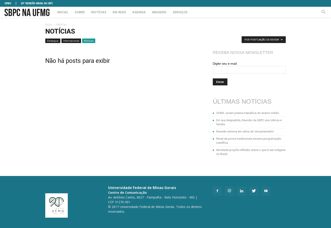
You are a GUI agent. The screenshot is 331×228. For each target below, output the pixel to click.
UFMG (8, 3)
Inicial (62, 12)
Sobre (80, 12)
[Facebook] (217, 191)
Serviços (180, 12)
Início (48, 24)
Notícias (98, 12)
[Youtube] (265, 191)
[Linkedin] (241, 191)
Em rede (119, 12)
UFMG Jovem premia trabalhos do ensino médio (247, 113)
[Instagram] (229, 191)
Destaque (53, 40)
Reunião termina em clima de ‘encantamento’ (245, 131)
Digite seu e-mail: (225, 63)
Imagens (159, 12)
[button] (323, 12)
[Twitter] (253, 191)
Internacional (71, 40)
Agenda (139, 12)
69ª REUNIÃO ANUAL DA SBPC (37, 3)
